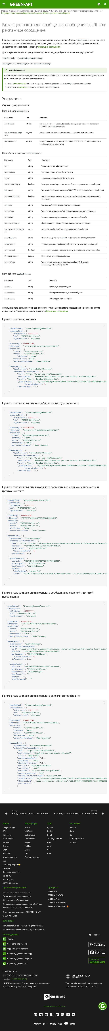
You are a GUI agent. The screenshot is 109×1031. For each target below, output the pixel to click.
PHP (49, 842)
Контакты (7, 876)
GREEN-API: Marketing (57, 903)
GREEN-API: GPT (55, 899)
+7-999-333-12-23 (19, 979)
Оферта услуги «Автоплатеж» (16, 900)
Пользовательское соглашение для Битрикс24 (23, 926)
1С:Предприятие (54, 839)
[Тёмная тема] (99, 4)
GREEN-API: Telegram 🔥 (58, 906)
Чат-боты (7, 835)
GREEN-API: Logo (10, 916)
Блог (5, 850)
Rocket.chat (30, 839)
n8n (26, 853)
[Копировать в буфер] (104, 326)
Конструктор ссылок (11, 872)
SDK (4, 831)
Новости (6, 853)
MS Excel (29, 831)
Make (27, 827)
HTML (49, 835)
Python (50, 827)
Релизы (6, 842)
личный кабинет (19, 84)
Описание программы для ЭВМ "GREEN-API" (22, 912)
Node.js (50, 831)
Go (48, 850)
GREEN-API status (10, 883)
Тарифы (6, 868)
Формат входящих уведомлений (87, 11)
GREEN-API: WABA (55, 895)
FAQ (4, 861)
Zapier (27, 842)
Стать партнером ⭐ (11, 865)
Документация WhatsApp (22, 11)
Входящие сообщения (49, 47)
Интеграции (8, 839)
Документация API (43, 11)
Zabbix (28, 846)
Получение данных (62, 11)
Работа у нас (8, 880)
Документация (9, 827)
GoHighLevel (30, 835)
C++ (49, 853)
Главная (4, 11)
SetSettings (22, 87)
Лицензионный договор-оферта (17, 896)
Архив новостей (10, 857)
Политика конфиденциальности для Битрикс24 (23, 929)
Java (49, 846)
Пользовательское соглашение (16, 893)
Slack (27, 850)
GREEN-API (52, 891)
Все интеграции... (32, 857)
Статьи (6, 846)
